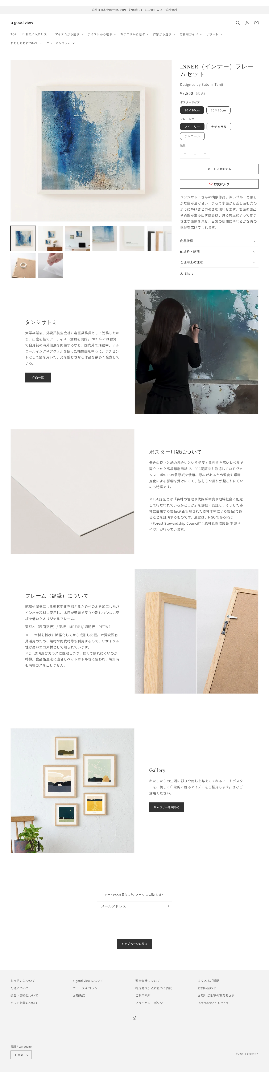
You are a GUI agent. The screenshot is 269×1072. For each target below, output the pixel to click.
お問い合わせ (207, 988)
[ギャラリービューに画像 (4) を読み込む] (104, 238)
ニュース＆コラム (85, 988)
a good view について (88, 980)
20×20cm (218, 110)
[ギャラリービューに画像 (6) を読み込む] (159, 238)
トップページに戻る (134, 944)
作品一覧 (38, 377)
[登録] (167, 906)
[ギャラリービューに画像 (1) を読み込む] (23, 238)
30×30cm (192, 110)
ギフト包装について (24, 1003)
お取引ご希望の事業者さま (216, 995)
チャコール (192, 136)
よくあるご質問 (208, 980)
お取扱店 (79, 995)
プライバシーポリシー (150, 1003)
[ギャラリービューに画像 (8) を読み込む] (50, 265)
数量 (183, 145)
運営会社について (147, 980)
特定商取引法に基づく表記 (153, 988)
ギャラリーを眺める (166, 807)
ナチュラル (219, 126)
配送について (20, 988)
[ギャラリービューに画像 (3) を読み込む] (77, 238)
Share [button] (189, 273)
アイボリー (192, 126)
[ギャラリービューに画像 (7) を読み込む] (23, 265)
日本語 (19, 1055)
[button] (69, 34)
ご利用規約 (143, 995)
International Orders (213, 1003)
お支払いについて (23, 980)
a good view (251, 1053)
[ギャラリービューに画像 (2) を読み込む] (50, 238)
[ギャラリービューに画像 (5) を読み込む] (132, 238)
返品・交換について (24, 995)
